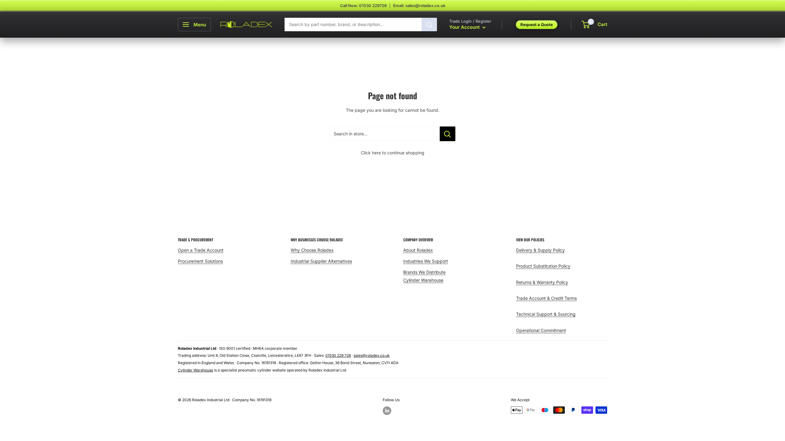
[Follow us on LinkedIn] (387, 410)
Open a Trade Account (201, 250)
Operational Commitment (541, 330)
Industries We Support (425, 261)
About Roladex (418, 250)
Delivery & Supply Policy (540, 250)
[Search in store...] (447, 133)
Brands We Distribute (424, 272)
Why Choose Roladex (312, 250)
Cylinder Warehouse (423, 280)
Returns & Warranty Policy (542, 282)
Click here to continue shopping (392, 152)
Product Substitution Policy (543, 266)
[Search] (429, 24)
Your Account (465, 27)
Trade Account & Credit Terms (546, 298)
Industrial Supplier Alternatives (321, 261)
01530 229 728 (338, 355)
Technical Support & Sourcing (546, 314)
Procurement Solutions (200, 261)
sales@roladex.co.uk (372, 355)
